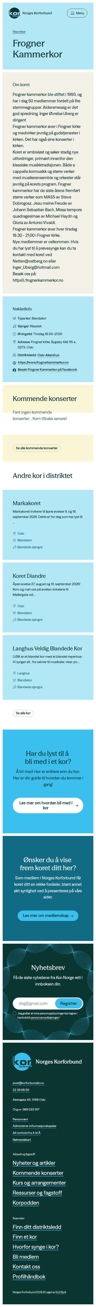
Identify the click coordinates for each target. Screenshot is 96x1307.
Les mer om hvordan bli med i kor (45, 805)
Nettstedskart (22, 1139)
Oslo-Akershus (48, 355)
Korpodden (26, 1203)
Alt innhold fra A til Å (26, 1133)
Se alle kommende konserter (37, 448)
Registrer (68, 1003)
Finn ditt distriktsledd (37, 1227)
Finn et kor (19, 31)
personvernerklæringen (45, 1017)
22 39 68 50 (21, 1090)
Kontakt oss (26, 1266)
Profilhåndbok (29, 1276)
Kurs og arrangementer (39, 1183)
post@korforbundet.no (28, 1083)
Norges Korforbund (59, 1061)
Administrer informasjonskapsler (34, 1126)
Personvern (20, 1119)
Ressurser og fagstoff (37, 1193)
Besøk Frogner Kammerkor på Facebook (47, 369)
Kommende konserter (38, 1173)
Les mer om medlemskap (46, 915)
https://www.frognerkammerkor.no (43, 362)
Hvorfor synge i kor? (36, 1247)
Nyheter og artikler (34, 1163)
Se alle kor (23, 713)
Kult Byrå (61, 1292)
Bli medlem (26, 1257)
